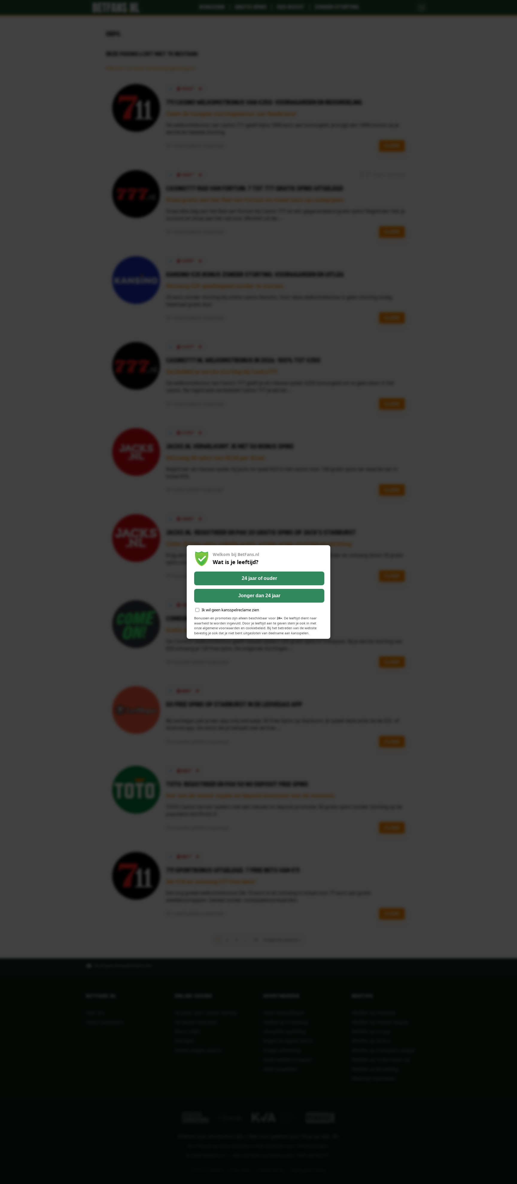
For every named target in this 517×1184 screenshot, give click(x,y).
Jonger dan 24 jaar (259, 595)
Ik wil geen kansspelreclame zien (230, 609)
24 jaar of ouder (259, 578)
